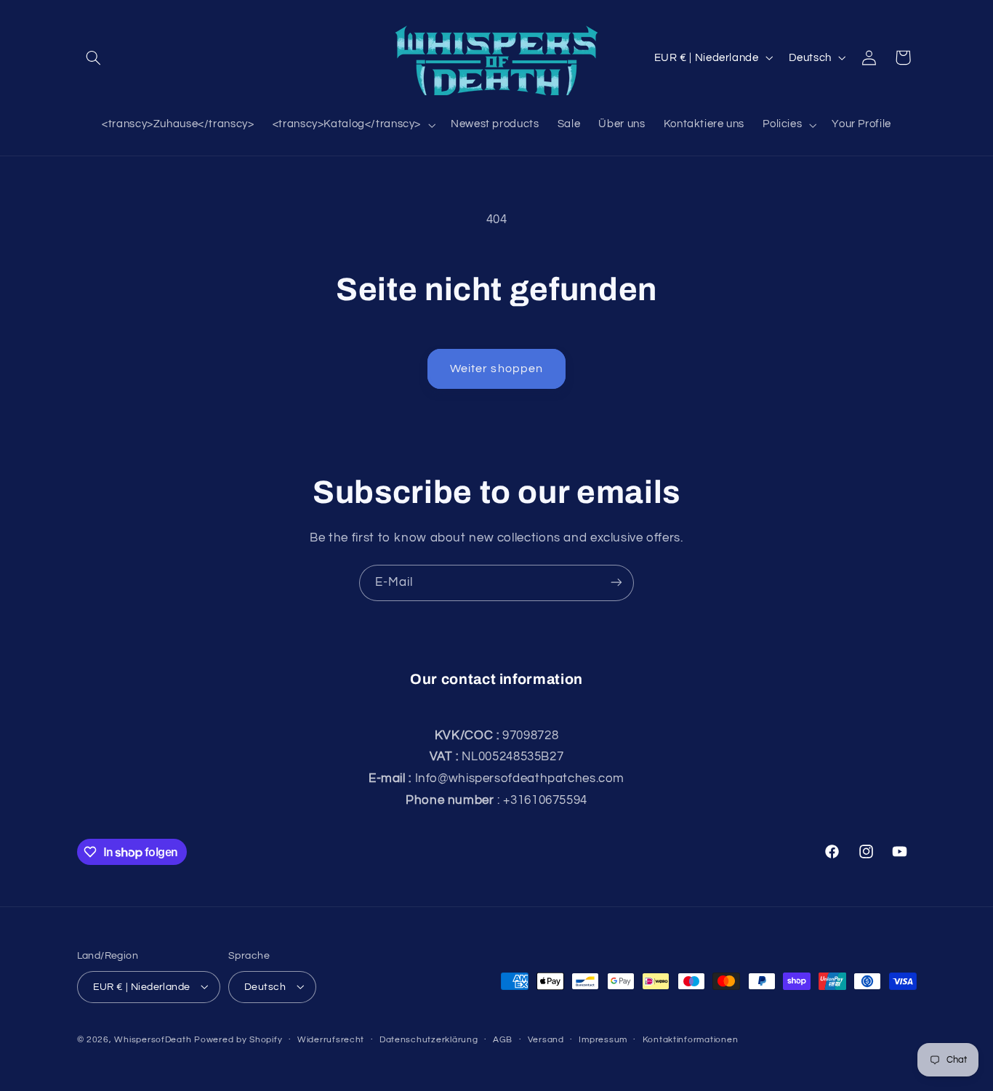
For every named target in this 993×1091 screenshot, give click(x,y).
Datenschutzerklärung (428, 1040)
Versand (546, 1040)
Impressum (603, 1040)
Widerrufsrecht (330, 1040)
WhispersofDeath (152, 1039)
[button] (93, 57)
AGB (502, 1040)
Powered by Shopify (238, 1039)
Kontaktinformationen (691, 1040)
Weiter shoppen (496, 368)
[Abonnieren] (616, 582)
